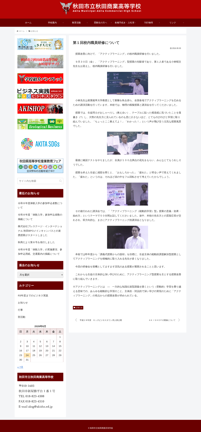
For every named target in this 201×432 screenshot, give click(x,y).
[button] (60, 180)
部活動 (21, 317)
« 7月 (20, 367)
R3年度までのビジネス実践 (33, 295)
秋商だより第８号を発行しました (36, 242)
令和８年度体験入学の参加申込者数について (40, 205)
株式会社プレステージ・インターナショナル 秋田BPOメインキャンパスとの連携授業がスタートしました (40, 231)
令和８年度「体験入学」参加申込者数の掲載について (40, 216)
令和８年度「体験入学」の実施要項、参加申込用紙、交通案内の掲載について (40, 251)
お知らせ (79, 308)
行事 (20, 310)
